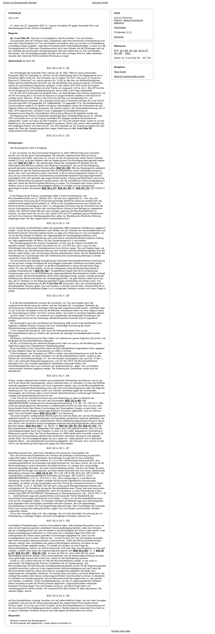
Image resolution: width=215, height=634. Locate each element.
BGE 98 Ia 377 (49, 188)
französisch (137, 20)
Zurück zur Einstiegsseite (15, 2)
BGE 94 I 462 (41, 271)
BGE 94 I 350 (63, 168)
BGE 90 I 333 (82, 188)
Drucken (33, 2)
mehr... (128, 53)
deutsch (127, 20)
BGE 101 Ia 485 (73, 400)
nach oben (125, 631)
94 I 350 (124, 50)
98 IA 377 (143, 50)
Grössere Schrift (100, 2)
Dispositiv (119, 37)
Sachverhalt (120, 27)
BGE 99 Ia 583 (33, 426)
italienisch (119, 23)
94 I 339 (118, 53)
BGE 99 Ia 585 (80, 550)
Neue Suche (120, 71)
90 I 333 (78, 426)
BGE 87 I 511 (89, 426)
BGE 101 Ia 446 (48, 413)
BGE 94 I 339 (25, 163)
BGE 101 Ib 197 (44, 473)
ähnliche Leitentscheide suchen (129, 76)
